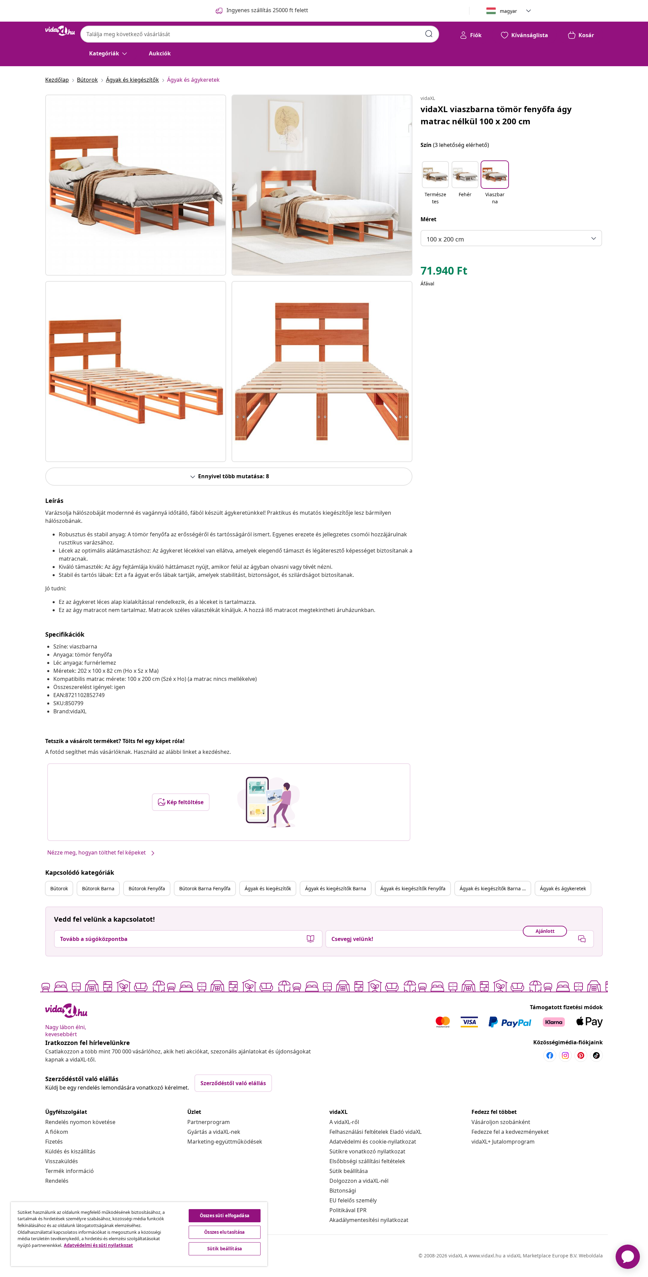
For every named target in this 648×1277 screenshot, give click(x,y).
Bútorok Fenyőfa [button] (147, 888)
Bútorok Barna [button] (98, 888)
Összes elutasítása (224, 1232)
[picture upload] (268, 802)
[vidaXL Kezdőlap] (60, 31)
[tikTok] (596, 1055)
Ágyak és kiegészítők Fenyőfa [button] (413, 888)
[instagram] (565, 1055)
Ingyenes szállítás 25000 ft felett (267, 10)
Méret (428, 219)
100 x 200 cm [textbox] (445, 239)
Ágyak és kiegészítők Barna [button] (335, 888)
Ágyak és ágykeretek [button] (563, 888)
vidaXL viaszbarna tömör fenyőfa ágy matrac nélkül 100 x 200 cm (496, 115)
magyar (508, 11)
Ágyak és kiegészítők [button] (268, 888)
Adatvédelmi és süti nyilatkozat (98, 1245)
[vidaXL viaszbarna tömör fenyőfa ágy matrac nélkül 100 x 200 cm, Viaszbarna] (135, 185)
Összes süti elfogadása (224, 1215)
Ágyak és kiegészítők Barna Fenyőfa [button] (495, 888)
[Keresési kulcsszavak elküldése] (429, 33)
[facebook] (549, 1055)
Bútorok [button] (59, 888)
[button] (435, 183)
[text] (444, 272)
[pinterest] (580, 1055)
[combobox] (259, 34)
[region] (139, 1234)
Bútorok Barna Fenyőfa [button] (205, 888)
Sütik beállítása (348, 1171)
